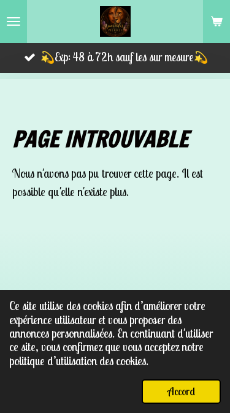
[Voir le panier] (216, 21)
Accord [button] (181, 391)
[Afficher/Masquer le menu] (13, 21)
